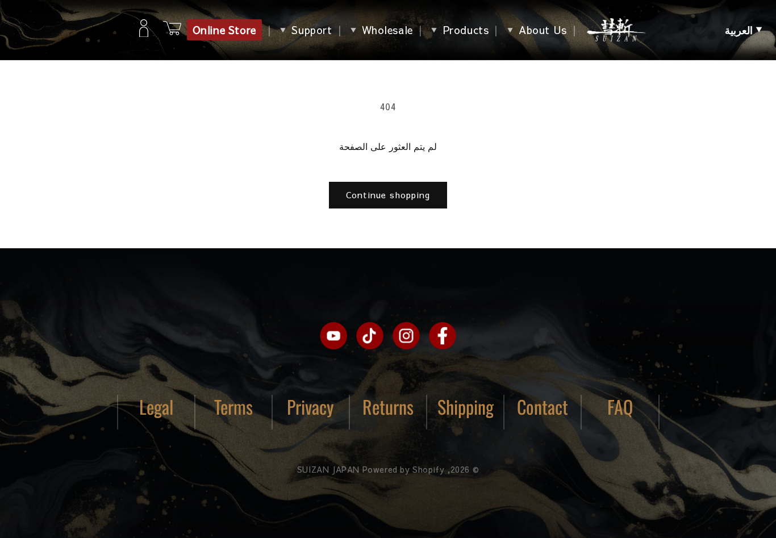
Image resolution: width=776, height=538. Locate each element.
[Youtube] (333, 335)
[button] (743, 30)
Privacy (310, 406)
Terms (233, 406)
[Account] (143, 30)
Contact (542, 406)
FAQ (620, 406)
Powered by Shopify (403, 469)
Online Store (224, 30)
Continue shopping (388, 195)
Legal (156, 406)
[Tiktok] (369, 335)
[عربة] (172, 30)
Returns (388, 406)
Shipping (465, 406)
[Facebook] (442, 335)
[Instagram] (406, 335)
